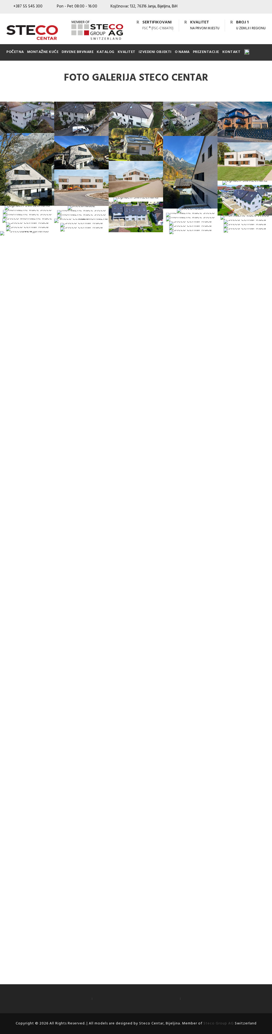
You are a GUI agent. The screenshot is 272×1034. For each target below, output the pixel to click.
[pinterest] (244, 8)
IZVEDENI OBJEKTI (155, 52)
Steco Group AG (218, 1023)
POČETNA (15, 52)
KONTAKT (231, 52)
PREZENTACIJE (206, 52)
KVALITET (126, 52)
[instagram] (264, 8)
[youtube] (254, 8)
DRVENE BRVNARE (78, 52)
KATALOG (105, 52)
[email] (224, 8)
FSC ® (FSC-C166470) (157, 28)
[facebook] (234, 8)
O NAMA (182, 52)
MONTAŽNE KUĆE (43, 52)
